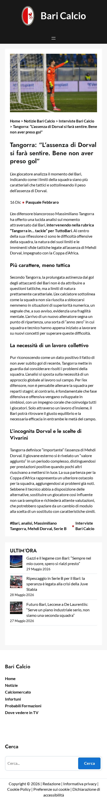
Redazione (52, 783)
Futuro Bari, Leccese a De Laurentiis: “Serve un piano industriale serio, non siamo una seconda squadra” (58, 610)
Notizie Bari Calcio (39, 121)
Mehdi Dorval (40, 528)
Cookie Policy (19, 789)
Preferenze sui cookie (51, 789)
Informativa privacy (79, 783)
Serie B (60, 528)
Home (15, 121)
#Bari (14, 523)
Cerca (89, 763)
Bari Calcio (63, 15)
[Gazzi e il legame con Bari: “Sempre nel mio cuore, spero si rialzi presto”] (16, 562)
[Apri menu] (53, 38)
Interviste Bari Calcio (76, 121)
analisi (26, 523)
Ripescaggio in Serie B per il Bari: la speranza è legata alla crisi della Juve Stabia (57, 584)
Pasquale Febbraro (42, 202)
